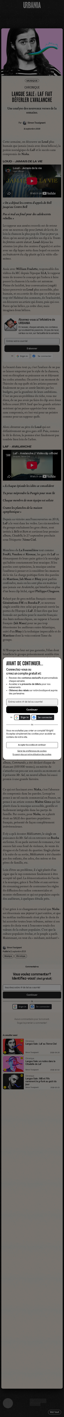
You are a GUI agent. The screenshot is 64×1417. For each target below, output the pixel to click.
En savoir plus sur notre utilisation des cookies (32, 754)
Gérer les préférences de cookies (32, 751)
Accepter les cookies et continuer (32, 745)
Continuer (32, 709)
